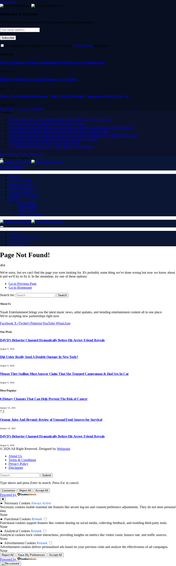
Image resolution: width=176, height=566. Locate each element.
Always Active (41, 503)
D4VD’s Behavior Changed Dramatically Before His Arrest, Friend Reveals (52, 62)
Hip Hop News (20, 179)
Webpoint (63, 449)
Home (13, 176)
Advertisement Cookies (20, 543)
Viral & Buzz (20, 191)
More (13, 199)
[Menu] (1, 159)
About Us (16, 232)
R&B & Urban (20, 183)
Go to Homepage (20, 287)
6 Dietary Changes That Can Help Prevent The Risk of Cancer (43, 399)
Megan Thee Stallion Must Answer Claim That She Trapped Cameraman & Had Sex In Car (64, 96)
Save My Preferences (31, 555)
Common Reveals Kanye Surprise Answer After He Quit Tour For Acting (58, 131)
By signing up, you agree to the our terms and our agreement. (56, 46)
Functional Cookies (17, 519)
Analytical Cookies (17, 531)
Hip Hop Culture (23, 195)
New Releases (26, 203)
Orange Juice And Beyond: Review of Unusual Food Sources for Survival (51, 419)
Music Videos (26, 210)
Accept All (41, 490)
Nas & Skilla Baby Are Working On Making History (44, 143)
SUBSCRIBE (11, 167)
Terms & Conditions (24, 236)
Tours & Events (23, 187)
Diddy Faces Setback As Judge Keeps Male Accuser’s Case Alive (53, 139)
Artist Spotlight (27, 206)
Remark (37, 519)
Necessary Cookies (17, 503)
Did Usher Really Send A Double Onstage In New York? (39, 79)
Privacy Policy (83, 46)
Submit (46, 475)
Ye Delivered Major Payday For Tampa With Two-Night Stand (51, 146)
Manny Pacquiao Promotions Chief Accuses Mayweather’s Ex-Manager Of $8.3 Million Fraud (73, 135)
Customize (8, 490)
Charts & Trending (29, 214)
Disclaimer (17, 244)
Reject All (25, 490)
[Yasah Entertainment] (31, 161)
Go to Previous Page (22, 283)
